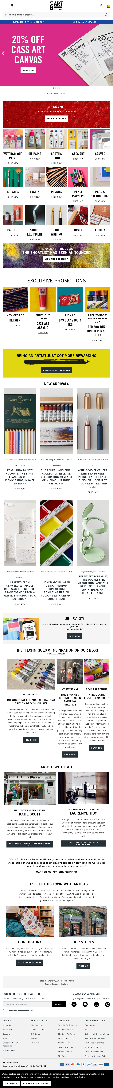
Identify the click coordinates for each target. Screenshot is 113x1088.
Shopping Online (39, 1021)
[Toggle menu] (4, 6)
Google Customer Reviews (56, 984)
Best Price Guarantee (94, 1043)
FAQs (87, 1030)
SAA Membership (65, 1030)
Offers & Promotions (94, 1052)
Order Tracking (38, 1030)
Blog (5, 1038)
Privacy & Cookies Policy (96, 1056)
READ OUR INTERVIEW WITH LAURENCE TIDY (83, 843)
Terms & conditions (23, 1010)
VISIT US (83, 966)
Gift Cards (35, 1034)
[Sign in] (101, 6)
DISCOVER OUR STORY (29, 962)
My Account (36, 1025)
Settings (11, 1083)
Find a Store (8, 1030)
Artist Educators (65, 1052)
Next (109, 53)
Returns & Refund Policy (96, 1038)
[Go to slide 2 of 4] (55, 88)
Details (63, 93)
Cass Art (7, 1021)
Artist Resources (65, 1043)
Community (63, 1021)
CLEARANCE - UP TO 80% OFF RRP (28, 22)
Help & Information (95, 1021)
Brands (34, 1038)
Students (35, 1043)
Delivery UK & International (97, 1034)
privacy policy (13, 1010)
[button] (31, 674)
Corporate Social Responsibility (10, 1044)
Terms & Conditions (93, 1047)
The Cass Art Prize (66, 1034)
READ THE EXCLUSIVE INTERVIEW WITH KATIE (30, 844)
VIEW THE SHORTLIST (56, 259)
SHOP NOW (28, 70)
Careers (6, 1034)
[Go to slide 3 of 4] (57, 88)
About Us (7, 1025)
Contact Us (90, 1025)
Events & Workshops (67, 1047)
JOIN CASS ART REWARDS (84, 22)
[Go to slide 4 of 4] (59, 88)
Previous (3, 53)
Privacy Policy (78, 1077)
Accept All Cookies (36, 1083)
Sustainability (9, 1050)
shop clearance (56, 118)
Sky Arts (62, 1056)
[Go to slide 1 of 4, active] (53, 88)
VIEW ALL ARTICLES (56, 654)
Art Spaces (63, 1038)
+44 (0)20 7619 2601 (36, 1066)
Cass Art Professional (67, 1025)
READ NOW (31, 740)
